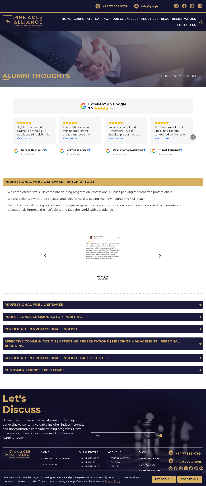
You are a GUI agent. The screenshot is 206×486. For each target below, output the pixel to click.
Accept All (189, 479)
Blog (165, 18)
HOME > (167, 76)
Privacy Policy (113, 481)
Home (66, 18)
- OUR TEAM (115, 462)
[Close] (204, 472)
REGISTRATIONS (149, 458)
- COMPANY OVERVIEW (120, 458)
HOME (45, 452)
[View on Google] (16, 151)
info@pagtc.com (154, 6)
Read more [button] (24, 138)
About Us (148, 18)
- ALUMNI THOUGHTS (89, 466)
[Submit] (159, 435)
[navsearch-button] (200, 22)
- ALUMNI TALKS (87, 462)
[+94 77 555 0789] (97, 6)
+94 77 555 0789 (115, 6)
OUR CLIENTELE (124, 18)
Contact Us (186, 25)
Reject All (164, 479)
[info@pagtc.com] (136, 6)
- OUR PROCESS (50, 464)
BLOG (142, 452)
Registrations (184, 18)
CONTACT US (147, 464)
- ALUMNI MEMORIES (89, 458)
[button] (12, 137)
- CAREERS (114, 466)
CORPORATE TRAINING (91, 18)
